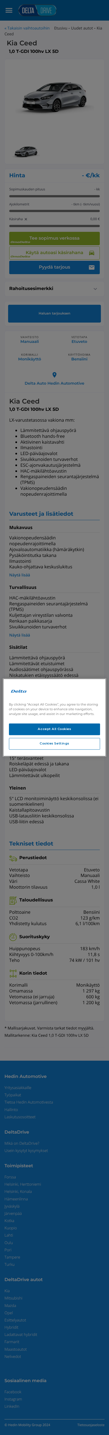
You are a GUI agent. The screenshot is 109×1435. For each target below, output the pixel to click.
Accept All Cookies (54, 729)
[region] (54, 717)
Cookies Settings (54, 744)
